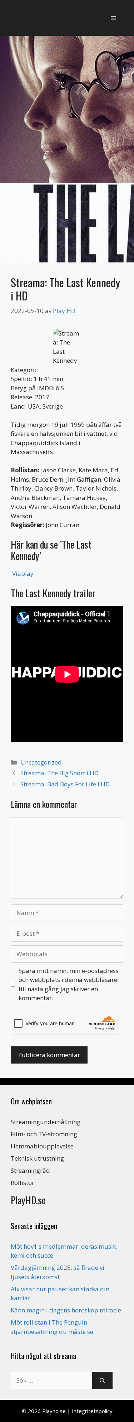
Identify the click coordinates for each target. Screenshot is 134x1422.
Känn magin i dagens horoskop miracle (66, 1310)
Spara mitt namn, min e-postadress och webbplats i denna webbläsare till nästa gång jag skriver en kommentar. (69, 984)
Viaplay (23, 573)
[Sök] (102, 1380)
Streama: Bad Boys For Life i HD (65, 784)
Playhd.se (54, 1410)
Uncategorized (41, 762)
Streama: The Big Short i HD (59, 773)
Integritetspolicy (92, 1410)
